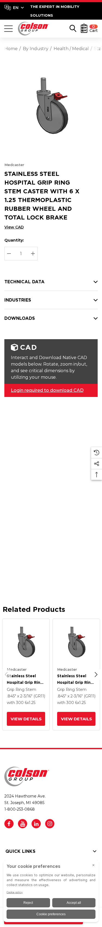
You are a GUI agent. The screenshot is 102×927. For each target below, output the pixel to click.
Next (96, 674)
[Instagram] (49, 823)
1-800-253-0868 (19, 809)
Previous (6, 674)
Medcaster (14, 164)
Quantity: (14, 240)
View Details (25, 718)
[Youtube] (22, 823)
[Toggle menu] (8, 28)
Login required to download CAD (47, 390)
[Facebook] (9, 823)
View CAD (14, 227)
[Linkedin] (36, 823)
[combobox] (14, 7)
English (14, 7)
